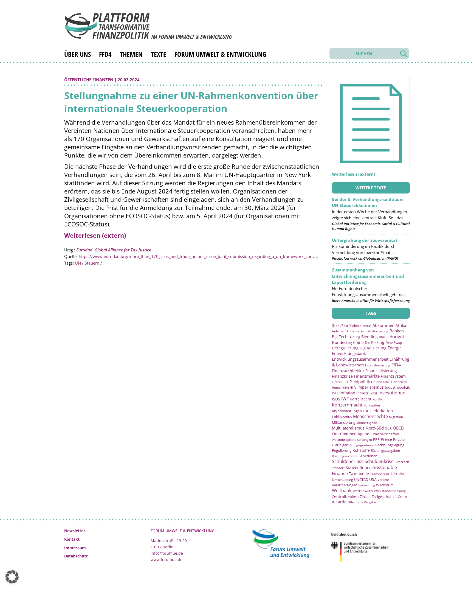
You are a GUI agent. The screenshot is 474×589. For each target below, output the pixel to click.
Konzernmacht (347, 405)
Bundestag (342, 342)
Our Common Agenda (352, 433)
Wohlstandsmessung (390, 491)
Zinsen (365, 496)
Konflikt (378, 399)
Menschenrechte (370, 416)
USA (373, 479)
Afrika (401, 325)
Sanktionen (368, 455)
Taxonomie (359, 473)
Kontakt (72, 539)
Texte (158, 54)
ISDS (336, 399)
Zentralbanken (345, 496)
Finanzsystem (393, 376)
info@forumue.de (167, 553)
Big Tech (340, 336)
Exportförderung (377, 365)
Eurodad (84, 250)
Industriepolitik (397, 387)
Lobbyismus (342, 416)
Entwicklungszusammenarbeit (360, 359)
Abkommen (383, 325)
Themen (131, 54)
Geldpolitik (359, 381)
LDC (366, 411)
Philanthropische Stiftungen (352, 439)
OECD (398, 428)
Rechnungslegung (389, 444)
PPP (376, 439)
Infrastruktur (366, 393)
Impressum (75, 547)
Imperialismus (370, 387)
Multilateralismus (348, 428)
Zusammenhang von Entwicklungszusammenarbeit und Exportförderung (368, 276)
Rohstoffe (361, 450)
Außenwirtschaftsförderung (367, 331)
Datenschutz (76, 556)
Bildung (354, 337)
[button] (12, 577)
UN (78, 263)
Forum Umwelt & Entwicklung (220, 54)
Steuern (92, 263)
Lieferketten (381, 410)
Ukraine (398, 473)
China (358, 342)
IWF (345, 399)
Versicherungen (344, 485)
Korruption (372, 405)
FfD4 (105, 54)
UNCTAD (361, 479)
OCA (388, 428)
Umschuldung (342, 479)
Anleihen (338, 331)
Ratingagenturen (361, 445)
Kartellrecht (360, 399)
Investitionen (392, 393)
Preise (386, 439)
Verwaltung (367, 485)
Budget (397, 336)
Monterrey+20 (366, 422)
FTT (345, 382)
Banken (397, 330)
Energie (395, 347)
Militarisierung (343, 422)
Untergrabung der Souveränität (364, 240)
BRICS (383, 336)
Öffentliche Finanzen (88, 79)
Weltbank (341, 490)
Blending (369, 336)
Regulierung (341, 450)
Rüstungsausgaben (385, 450)
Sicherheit (402, 462)
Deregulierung (345, 347)
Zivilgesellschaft (384, 496)
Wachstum (385, 485)
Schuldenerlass (347, 461)
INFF (335, 393)
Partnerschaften (386, 434)
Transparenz (380, 474)
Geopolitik (399, 381)
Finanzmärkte (367, 376)
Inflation (347, 393)
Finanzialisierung (381, 370)
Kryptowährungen (347, 410)
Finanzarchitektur (348, 370)
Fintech (337, 382)
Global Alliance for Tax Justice (123, 250)
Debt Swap (393, 342)
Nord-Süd (375, 428)
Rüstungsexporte (345, 456)
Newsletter (74, 530)
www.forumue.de (166, 559)
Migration (396, 417)
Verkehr (383, 480)
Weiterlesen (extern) (95, 235)
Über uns (77, 54)
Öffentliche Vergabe (362, 502)
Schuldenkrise (379, 461)
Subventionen (359, 467)
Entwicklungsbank (349, 353)
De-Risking (374, 342)
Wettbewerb (362, 490)
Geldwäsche (380, 382)
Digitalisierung (373, 348)
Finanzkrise (342, 376)
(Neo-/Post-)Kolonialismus (351, 325)
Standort (338, 468)
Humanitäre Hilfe (344, 387)
